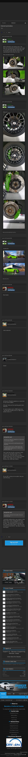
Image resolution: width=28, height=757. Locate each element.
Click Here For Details (14, 657)
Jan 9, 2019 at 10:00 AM (7, 391)
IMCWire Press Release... (11, 627)
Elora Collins (22, 676)
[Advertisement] (14, 557)
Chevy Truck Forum (14, 723)
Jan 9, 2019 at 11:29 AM (7, 466)
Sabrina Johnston (9, 642)
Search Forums (4, 697)
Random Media (9, 570)
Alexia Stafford (9, 606)
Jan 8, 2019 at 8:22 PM (7, 101)
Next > (9, 32)
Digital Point (19, 753)
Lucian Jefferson (9, 617)
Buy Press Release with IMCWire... (13, 620)
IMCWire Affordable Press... (12, 641)
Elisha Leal (8, 614)
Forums (3, 694)
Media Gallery (14, 715)
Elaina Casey (8, 596)
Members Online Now (10, 661)
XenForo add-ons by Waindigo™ (13, 755)
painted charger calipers (15, 29)
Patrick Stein (8, 624)
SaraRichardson (9, 635)
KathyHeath (8, 631)
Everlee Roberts (9, 639)
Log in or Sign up (23, 693)
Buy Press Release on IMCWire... (13, 594)
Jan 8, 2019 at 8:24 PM (7, 238)
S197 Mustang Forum (14, 732)
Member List (14, 717)
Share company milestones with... (13, 616)
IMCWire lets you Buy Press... (12, 623)
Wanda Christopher (10, 628)
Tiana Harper (9, 603)
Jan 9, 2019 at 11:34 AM (7, 501)
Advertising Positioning (10, 753)
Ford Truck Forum (14, 728)
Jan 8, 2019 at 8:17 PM (7, 36)
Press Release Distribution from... (13, 602)
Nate (4, 232)
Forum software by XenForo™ (7, 754)
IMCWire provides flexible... (12, 591)
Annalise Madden (10, 592)
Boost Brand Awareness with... (12, 638)
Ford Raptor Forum (14, 730)
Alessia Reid (8, 610)
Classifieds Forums (14, 713)
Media (9, 693)
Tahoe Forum (14, 734)
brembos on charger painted (10, 28)
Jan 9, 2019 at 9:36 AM (7, 355)
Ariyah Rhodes (9, 599)
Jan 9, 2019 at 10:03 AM (7, 426)
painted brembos (21, 28)
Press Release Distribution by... (12, 605)
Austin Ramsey (9, 621)
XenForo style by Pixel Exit (19, 754)
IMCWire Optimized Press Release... (13, 598)
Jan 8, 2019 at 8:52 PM (7, 284)
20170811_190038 (8, 582)
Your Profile (14, 719)
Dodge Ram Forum (14, 726)
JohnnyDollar (9, 232)
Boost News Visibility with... (12, 634)
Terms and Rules (23, 752)
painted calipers (5, 29)
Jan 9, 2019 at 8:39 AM (7, 320)
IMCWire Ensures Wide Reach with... (13, 609)
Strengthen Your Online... (11, 612)
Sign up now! (14, 543)
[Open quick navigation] (25, 23)
